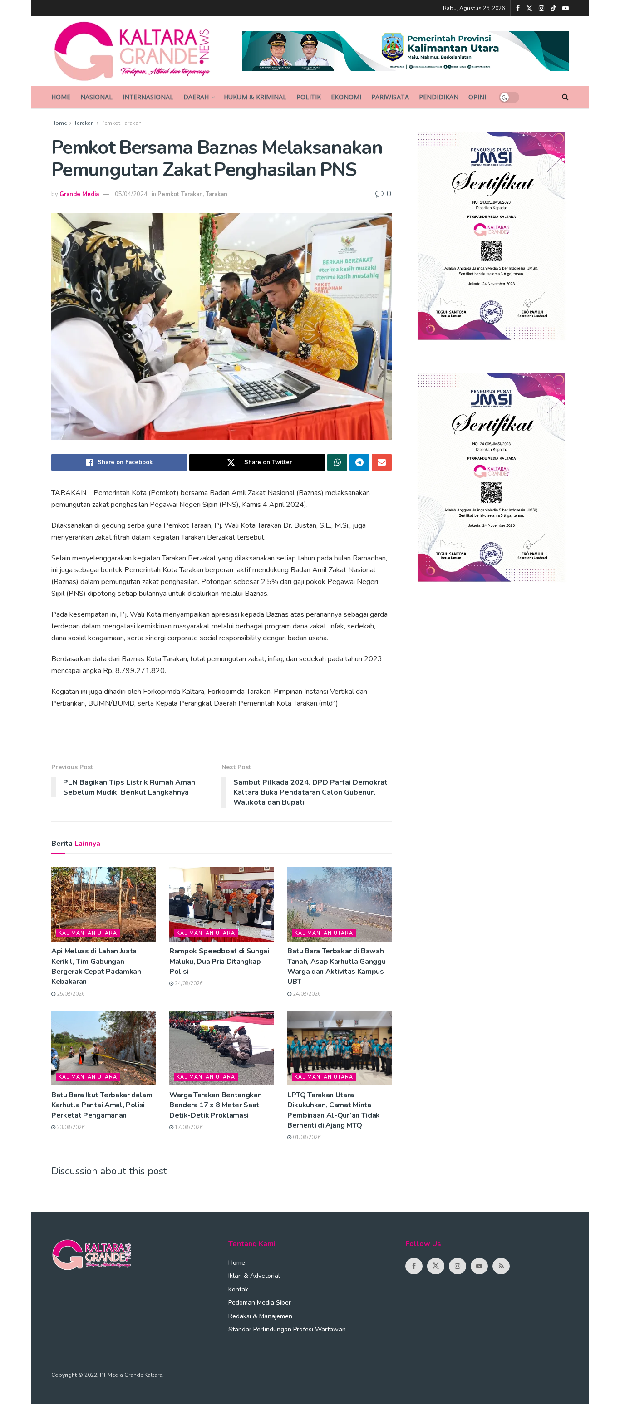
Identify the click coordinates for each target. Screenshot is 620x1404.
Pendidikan (438, 97)
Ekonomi (346, 97)
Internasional (148, 97)
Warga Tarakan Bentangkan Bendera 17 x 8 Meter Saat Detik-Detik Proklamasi (215, 1105)
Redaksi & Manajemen (260, 1316)
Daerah (196, 97)
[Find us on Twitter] (529, 8)
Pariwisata (390, 97)
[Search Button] (565, 97)
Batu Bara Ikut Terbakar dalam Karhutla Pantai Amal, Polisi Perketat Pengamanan (102, 1105)
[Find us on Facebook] (518, 8)
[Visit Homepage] (140, 51)
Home (60, 97)
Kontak (238, 1289)
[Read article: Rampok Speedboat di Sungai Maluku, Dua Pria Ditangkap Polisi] (221, 904)
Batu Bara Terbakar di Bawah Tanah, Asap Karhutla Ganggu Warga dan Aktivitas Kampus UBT (336, 966)
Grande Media (79, 194)
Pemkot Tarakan (121, 123)
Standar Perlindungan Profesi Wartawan (287, 1329)
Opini (477, 97)
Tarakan (84, 123)
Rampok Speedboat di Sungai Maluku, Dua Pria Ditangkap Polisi (219, 961)
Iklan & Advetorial (254, 1275)
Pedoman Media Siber (259, 1302)
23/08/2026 (70, 1127)
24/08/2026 (188, 983)
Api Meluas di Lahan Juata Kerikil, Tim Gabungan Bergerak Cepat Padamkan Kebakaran (96, 966)
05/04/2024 (131, 194)
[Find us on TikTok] (553, 8)
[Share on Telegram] (359, 462)
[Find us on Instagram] (541, 8)
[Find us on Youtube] (565, 8)
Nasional (96, 97)
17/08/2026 (188, 1127)
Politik (308, 97)
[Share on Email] (382, 462)
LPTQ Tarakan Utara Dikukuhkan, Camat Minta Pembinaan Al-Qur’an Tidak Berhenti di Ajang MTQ (333, 1110)
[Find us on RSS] (501, 1266)
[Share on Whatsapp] (337, 462)
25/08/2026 (70, 994)
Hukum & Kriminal (255, 97)
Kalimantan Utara (88, 933)
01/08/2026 (306, 1137)
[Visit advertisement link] (405, 51)
